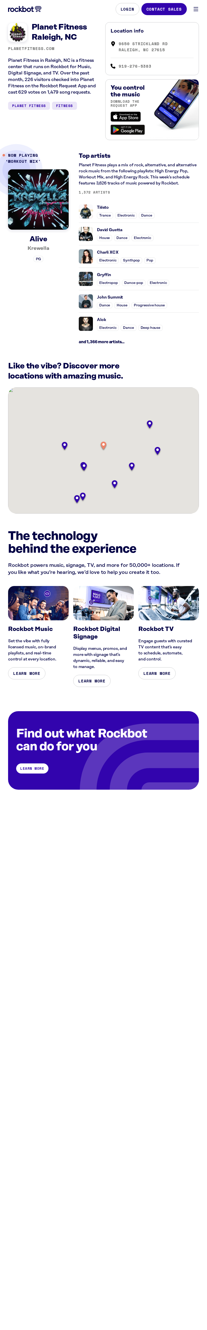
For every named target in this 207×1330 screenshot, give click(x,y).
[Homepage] (24, 9)
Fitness (64, 105)
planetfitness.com (31, 48)
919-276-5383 (135, 66)
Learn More (26, 673)
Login (127, 9)
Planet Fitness (29, 105)
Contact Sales (164, 9)
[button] (103, 446)
